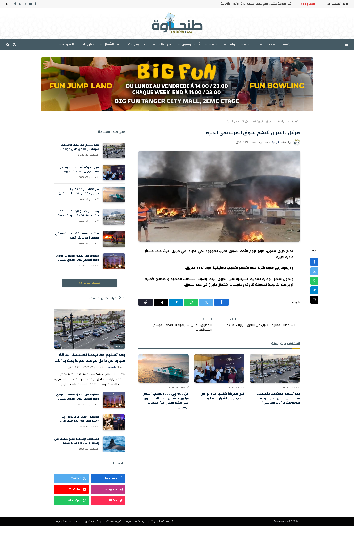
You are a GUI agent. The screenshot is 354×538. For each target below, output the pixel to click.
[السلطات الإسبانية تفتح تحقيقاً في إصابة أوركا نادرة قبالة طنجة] (114, 444)
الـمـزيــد (68, 44)
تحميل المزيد (91, 283)
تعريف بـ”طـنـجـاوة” (162, 521)
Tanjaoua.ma (281, 521)
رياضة (231, 44)
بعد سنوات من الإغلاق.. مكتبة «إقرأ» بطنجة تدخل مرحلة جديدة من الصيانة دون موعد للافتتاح (78, 213)
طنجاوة (112, 367)
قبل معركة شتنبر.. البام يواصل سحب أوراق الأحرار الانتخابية (256, 4)
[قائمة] (346, 44)
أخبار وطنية (87, 44)
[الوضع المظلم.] (14, 44)
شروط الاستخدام (112, 521)
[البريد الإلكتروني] (314, 300)
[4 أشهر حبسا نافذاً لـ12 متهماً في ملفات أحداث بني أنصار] (114, 239)
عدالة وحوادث (137, 44)
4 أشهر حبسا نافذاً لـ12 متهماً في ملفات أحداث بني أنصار (77, 236)
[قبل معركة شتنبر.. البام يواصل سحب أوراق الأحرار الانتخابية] (219, 368)
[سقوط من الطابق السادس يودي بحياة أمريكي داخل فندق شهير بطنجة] (114, 261)
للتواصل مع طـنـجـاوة (68, 521)
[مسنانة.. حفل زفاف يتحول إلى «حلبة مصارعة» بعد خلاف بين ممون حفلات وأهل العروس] (114, 422)
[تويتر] (314, 271)
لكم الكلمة (165, 44)
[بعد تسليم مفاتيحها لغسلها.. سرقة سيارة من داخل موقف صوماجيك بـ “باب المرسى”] (275, 368)
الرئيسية (286, 44)
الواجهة (119, 346)
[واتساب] (314, 281)
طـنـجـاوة (277, 142)
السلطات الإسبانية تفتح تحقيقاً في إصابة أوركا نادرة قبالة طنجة (76, 441)
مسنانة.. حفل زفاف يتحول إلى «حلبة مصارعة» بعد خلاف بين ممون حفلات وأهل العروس (80, 419)
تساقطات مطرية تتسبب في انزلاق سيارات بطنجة (260, 325)
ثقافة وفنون (191, 44)
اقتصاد (213, 44)
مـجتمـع (269, 44)
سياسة (249, 44)
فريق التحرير (91, 521)
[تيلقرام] (314, 290)
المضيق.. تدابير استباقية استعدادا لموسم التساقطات (182, 327)
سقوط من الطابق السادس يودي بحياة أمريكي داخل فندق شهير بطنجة (77, 258)
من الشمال (111, 44)
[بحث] (8, 4)
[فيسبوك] (314, 262)
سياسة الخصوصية (136, 521)
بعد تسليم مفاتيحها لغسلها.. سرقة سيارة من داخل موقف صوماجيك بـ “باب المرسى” (278, 398)
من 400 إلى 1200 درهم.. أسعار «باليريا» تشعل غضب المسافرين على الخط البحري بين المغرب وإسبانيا (166, 401)
